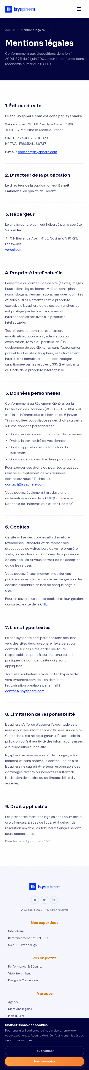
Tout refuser (44, 1051)
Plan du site (15, 1016)
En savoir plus (22, 1040)
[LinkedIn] (54, 900)
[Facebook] (35, 900)
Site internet (15, 931)
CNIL (48, 498)
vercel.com (13, 249)
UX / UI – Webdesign (21, 945)
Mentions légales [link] (33, 30)
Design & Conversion (21, 980)
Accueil (10, 30)
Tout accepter (44, 1061)
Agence (12, 1002)
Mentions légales (18, 1009)
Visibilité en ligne (18, 973)
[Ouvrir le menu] (79, 9)
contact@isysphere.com (37, 152)
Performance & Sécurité (24, 966)
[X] (44, 900)
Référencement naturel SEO (26, 938)
